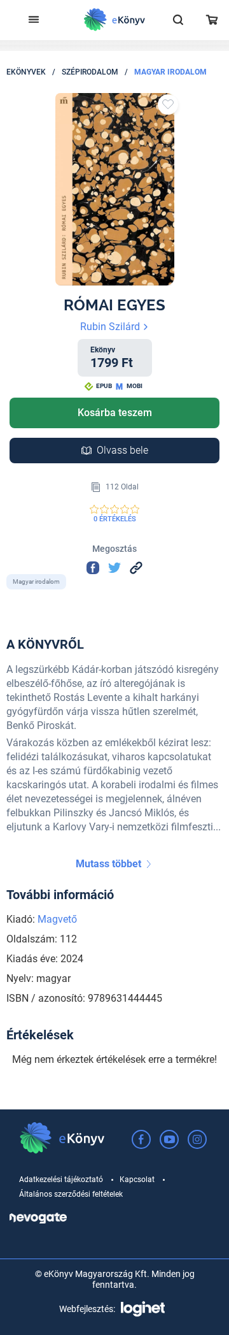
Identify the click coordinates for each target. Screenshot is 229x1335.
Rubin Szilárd (111, 327)
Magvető (57, 919)
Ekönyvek (26, 72)
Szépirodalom (90, 72)
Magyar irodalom (170, 72)
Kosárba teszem (115, 413)
